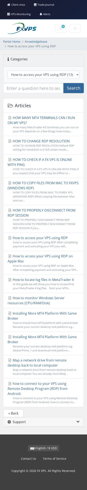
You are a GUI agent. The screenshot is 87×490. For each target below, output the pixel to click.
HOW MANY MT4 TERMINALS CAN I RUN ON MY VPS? (43, 124)
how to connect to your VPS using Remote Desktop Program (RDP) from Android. (42, 392)
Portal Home (11, 42)
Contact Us (28, 459)
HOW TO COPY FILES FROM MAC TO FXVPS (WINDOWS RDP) (43, 191)
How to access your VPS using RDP (45, 242)
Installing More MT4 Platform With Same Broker (43, 320)
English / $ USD (45, 448)
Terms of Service (54, 459)
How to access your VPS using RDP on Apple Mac (43, 262)
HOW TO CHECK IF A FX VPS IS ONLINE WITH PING (43, 166)
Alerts (46, 14)
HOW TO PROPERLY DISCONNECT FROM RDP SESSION (41, 219)
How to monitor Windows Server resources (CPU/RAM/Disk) (36, 300)
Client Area (18, 5)
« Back (13, 413)
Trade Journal (45, 5)
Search (73, 88)
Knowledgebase (36, 42)
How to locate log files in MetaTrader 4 (43, 283)
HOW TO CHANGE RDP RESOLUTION (43, 145)
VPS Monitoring (21, 14)
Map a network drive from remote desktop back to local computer (42, 367)
